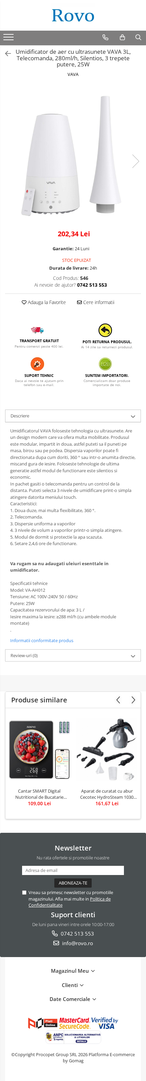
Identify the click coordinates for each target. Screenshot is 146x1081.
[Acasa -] (73, 15)
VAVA (73, 74)
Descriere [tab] (20, 416)
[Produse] (9, 39)
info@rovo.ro (77, 943)
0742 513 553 (76, 933)
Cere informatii (98, 302)
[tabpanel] (73, 154)
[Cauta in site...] (138, 37)
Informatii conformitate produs (41, 640)
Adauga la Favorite (46, 302)
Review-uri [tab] (24, 655)
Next (135, 161)
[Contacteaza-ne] (105, 37)
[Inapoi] (5, 53)
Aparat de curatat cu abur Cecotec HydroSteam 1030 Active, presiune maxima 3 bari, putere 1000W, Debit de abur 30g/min (106, 794)
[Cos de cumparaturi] (122, 37)
